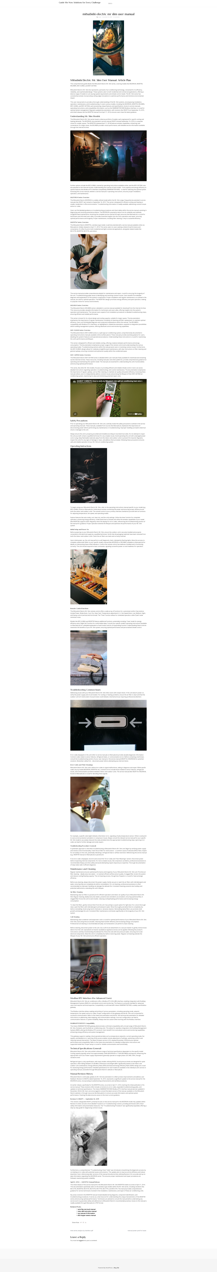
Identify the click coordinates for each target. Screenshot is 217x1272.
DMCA (110, 3)
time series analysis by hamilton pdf (81, 1231)
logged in (82, 1240)
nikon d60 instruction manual (87, 1211)
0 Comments (116, 17)
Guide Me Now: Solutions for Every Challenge (80, 2)
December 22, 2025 (107, 17)
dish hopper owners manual (87, 1215)
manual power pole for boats (137, 1231)
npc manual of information (86, 1213)
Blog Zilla (116, 1268)
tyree (100, 17)
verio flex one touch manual (86, 1209)
